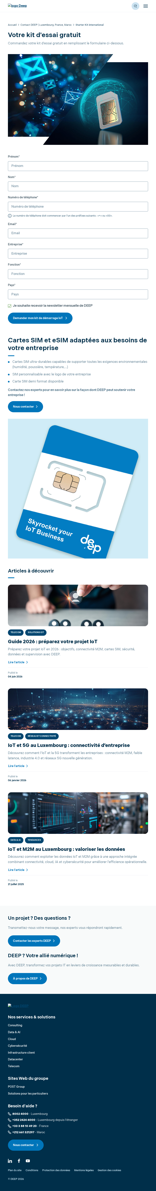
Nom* (12, 177)
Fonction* (14, 264)
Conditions (32, 1170)
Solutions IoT (36, 632)
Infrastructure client (21, 1052)
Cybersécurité (17, 1046)
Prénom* (14, 156)
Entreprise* (15, 244)
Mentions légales (84, 1170)
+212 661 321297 (23, 1132)
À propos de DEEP (25, 978)
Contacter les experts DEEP (32, 941)
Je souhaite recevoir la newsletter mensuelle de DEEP (53, 306)
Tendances (34, 840)
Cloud (12, 1039)
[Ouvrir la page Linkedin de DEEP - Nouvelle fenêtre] (10, 1161)
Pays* (11, 285)
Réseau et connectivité (42, 736)
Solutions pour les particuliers (28, 1093)
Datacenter (15, 1059)
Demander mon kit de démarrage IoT (38, 318)
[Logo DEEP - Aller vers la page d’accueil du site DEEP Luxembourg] (17, 6)
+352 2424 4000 (23, 1120)
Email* (12, 224)
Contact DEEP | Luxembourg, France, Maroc (46, 25)
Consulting (15, 1025)
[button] (135, 6)
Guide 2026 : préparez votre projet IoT (53, 642)
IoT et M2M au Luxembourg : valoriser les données (66, 849)
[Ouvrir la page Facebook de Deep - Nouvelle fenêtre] (19, 1161)
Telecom (16, 632)
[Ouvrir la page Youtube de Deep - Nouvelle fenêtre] (28, 1161)
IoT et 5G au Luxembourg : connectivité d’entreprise (69, 745)
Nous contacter (23, 406)
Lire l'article (16, 662)
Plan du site (15, 1170)
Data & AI (16, 840)
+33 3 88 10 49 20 (24, 1126)
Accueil (12, 25)
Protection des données (56, 1170)
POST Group (16, 1086)
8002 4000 (20, 1114)
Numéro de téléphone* (23, 197)
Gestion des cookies (109, 1170)
